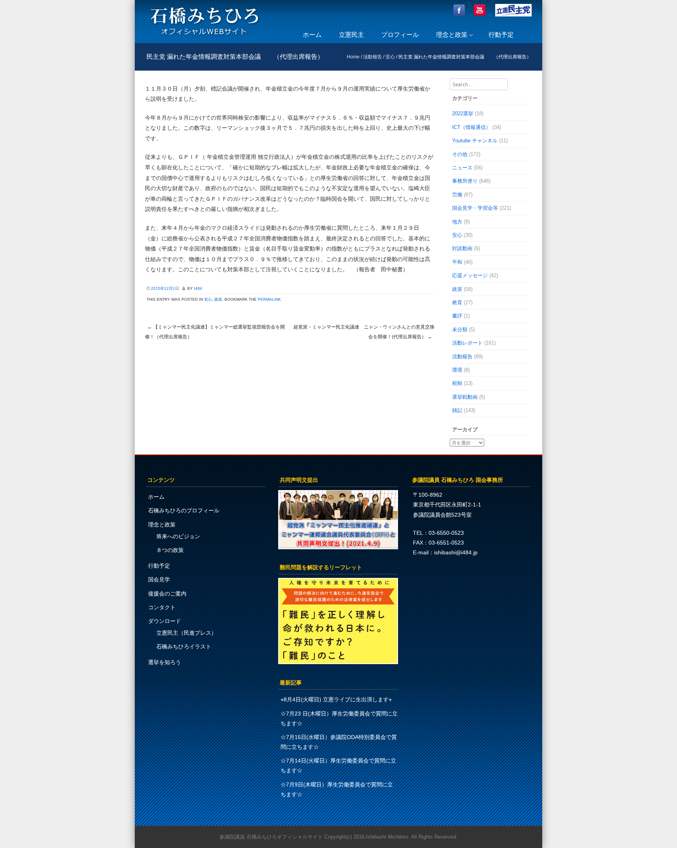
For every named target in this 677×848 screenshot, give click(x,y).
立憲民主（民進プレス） (186, 633)
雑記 (457, 410)
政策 (218, 299)
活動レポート (467, 343)
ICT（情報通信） (471, 127)
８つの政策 (170, 550)
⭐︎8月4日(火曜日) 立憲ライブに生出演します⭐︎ (336, 699)
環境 (457, 370)
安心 (390, 57)
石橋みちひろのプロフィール (183, 510)
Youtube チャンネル (475, 140)
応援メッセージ (470, 275)
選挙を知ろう (164, 662)
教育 (457, 302)
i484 (198, 288)
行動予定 (501, 34)
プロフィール (400, 34)
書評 (457, 316)
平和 (457, 262)
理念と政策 (451, 34)
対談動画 (462, 248)
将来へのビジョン (178, 536)
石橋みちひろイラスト (183, 646)
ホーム (312, 34)
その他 (459, 154)
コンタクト (162, 607)
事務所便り (465, 181)
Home (353, 57)
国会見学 (159, 579)
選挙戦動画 (465, 397)
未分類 (459, 329)
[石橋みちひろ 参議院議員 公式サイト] (204, 37)
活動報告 (372, 57)
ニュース (462, 168)
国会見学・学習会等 (475, 208)
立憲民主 (351, 34)
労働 (457, 195)
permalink (269, 299)
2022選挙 (462, 113)
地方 (457, 222)
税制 (457, 383)
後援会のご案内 (167, 593)
